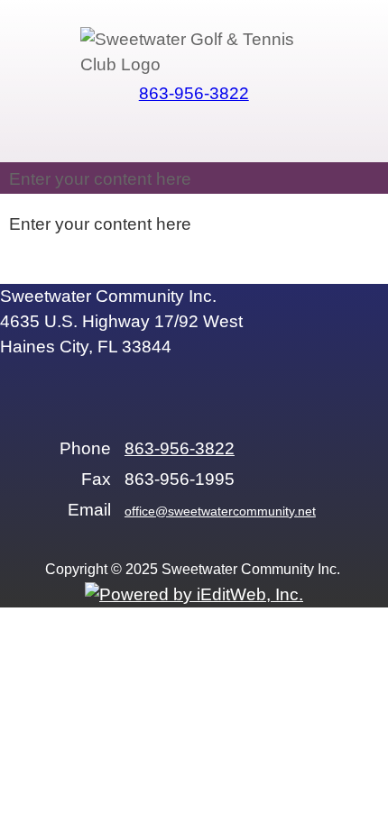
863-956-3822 (194, 93)
